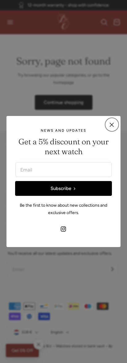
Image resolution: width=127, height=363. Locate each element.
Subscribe (61, 188)
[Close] (112, 124)
